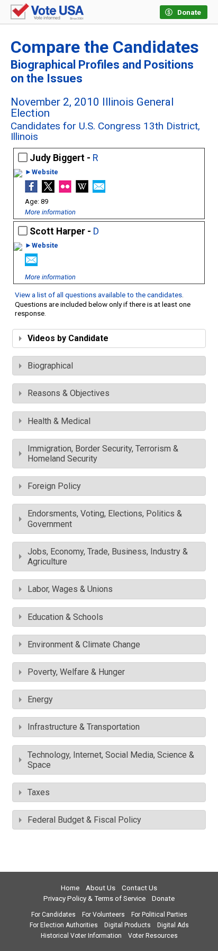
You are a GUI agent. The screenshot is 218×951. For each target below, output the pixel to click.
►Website (41, 172)
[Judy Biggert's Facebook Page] (31, 190)
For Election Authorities (64, 925)
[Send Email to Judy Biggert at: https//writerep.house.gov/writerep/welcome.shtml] (99, 190)
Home (70, 888)
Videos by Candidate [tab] (68, 338)
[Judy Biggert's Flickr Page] (65, 190)
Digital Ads (173, 925)
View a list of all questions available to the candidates (98, 294)
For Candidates (53, 914)
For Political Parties (159, 914)
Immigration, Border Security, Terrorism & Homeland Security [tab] (103, 454)
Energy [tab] (40, 699)
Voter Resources (153, 935)
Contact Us (139, 888)
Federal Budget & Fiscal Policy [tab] (84, 820)
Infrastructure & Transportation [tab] (84, 727)
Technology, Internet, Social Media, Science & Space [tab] (111, 760)
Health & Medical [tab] (59, 421)
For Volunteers (103, 914)
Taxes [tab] (39, 792)
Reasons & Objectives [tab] (69, 393)
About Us (100, 888)
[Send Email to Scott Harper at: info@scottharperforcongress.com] (31, 263)
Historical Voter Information (81, 935)
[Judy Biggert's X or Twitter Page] (48, 190)
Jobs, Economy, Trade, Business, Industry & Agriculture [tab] (108, 557)
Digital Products (127, 925)
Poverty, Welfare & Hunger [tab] (76, 672)
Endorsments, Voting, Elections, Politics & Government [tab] (105, 519)
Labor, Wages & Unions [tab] (70, 589)
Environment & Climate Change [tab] (84, 644)
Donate (163, 898)
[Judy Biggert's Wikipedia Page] (82, 190)
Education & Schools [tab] (65, 617)
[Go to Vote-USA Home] (47, 12)
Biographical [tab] (50, 366)
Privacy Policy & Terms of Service (94, 898)
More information (50, 212)
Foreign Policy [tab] (54, 486)
